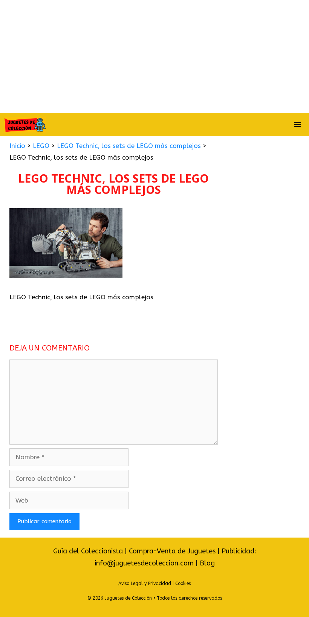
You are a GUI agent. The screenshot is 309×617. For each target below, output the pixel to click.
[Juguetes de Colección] (25, 124)
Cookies (183, 583)
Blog (207, 563)
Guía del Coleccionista (88, 551)
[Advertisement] (154, 56)
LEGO (41, 145)
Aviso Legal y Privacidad (144, 583)
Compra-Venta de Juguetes (172, 551)
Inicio (17, 145)
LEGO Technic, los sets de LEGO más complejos (129, 145)
